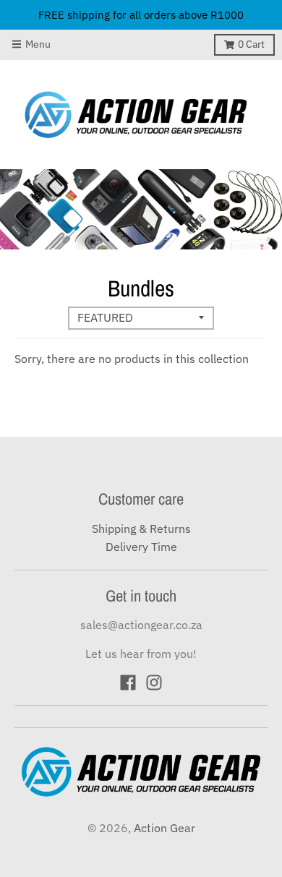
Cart (251, 44)
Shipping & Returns (141, 528)
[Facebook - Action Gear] (128, 682)
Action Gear (164, 828)
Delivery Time (141, 546)
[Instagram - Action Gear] (154, 682)
